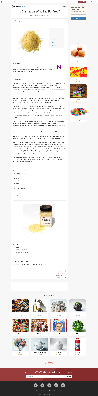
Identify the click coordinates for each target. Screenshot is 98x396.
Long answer (55, 36)
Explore (26, 1)
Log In (95, 1)
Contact (51, 390)
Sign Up (90, 1)
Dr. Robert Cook (22, 6)
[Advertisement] (37, 286)
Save (65, 6)
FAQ (47, 390)
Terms (60, 390)
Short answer (55, 32)
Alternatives (55, 45)
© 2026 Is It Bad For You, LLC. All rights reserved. (49, 394)
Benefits (54, 42)
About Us (13, 1)
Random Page (82, 1)
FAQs (53, 39)
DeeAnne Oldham (62, 273)
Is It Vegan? (20, 1)
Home (37, 390)
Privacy (55, 390)
